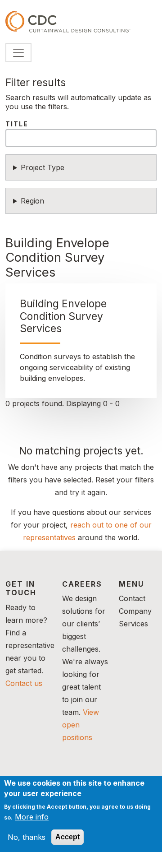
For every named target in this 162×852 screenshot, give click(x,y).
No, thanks (26, 837)
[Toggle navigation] (18, 52)
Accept (67, 837)
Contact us (23, 683)
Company (135, 611)
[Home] (67, 21)
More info (32, 816)
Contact (132, 598)
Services (133, 623)
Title (16, 124)
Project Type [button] (42, 167)
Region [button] (32, 200)
